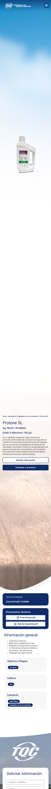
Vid (11, 684)
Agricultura (12, 416)
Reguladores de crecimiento (27, 416)
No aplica (13, 667)
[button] (46, 5)
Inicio (5, 416)
